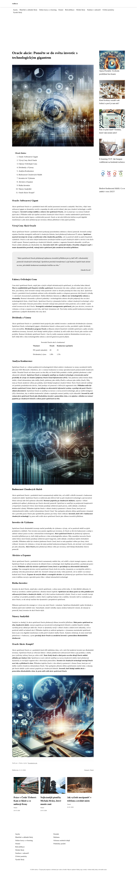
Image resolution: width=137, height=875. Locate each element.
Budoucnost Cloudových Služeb (30, 175)
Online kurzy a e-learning (47, 10)
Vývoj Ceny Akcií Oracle (28, 160)
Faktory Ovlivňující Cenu (28, 164)
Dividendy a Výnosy (26, 167)
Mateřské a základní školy (28, 10)
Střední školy (80, 10)
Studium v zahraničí (94, 10)
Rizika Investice (24, 185)
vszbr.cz (15, 3)
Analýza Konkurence (26, 171)
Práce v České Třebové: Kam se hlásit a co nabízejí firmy (25, 800)
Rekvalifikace (69, 10)
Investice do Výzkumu (27, 178)
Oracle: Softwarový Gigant (28, 157)
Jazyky (15, 10)
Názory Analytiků (25, 189)
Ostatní (60, 10)
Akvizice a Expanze (26, 182)
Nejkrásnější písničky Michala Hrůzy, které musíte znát (50, 800)
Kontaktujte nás (32, 763)
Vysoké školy (17, 12)
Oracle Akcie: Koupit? (26, 193)
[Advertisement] (68, 28)
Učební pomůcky (108, 10)
